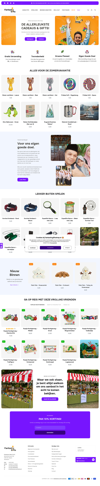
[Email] (13, 3)
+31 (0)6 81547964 (13, 465)
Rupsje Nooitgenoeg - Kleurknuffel (11, 332)
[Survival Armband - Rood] (10, 207)
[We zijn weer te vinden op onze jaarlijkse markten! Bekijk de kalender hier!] (50, 3)
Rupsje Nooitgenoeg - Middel (30, 330)
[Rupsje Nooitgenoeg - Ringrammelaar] (69, 317)
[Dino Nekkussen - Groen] (10, 111)
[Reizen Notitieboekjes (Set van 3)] (30, 111)
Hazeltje (66, 304)
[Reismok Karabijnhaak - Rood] (69, 111)
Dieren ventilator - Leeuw (10, 95)
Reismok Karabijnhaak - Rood (69, 123)
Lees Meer (23, 179)
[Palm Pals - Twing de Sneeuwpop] (85, 272)
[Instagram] (4, 3)
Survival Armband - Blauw (30, 219)
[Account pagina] (91, 10)
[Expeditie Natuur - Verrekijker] (10, 236)
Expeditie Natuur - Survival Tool (89, 219)
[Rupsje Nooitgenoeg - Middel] (30, 317)
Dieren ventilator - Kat (50, 95)
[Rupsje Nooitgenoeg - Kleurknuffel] (10, 317)
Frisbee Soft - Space (89, 95)
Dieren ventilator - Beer (30, 95)
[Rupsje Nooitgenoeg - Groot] (50, 317)
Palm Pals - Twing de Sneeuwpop (85, 286)
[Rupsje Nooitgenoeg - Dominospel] (50, 349)
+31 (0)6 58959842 (13, 467)
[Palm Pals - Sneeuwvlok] (39, 272)
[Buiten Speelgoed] (89, 236)
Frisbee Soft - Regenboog (69, 95)
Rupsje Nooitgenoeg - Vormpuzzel (30, 361)
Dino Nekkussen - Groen (11, 122)
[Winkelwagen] (95, 10)
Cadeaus (41, 39)
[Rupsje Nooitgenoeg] (89, 349)
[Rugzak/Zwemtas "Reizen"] (50, 111)
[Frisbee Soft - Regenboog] (69, 84)
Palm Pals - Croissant (62, 285)
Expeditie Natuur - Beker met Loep (70, 219)
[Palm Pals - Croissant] (62, 272)
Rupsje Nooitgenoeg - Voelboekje (89, 330)
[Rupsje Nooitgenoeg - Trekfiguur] (10, 349)
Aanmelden (50, 432)
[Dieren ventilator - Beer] (30, 84)
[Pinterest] (10, 3)
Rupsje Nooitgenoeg (37, 304)
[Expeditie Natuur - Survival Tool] (89, 207)
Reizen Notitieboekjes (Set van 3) (30, 123)
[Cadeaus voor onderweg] (89, 111)
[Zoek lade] (88, 10)
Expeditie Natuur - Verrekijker (11, 248)
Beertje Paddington (54, 304)
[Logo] (10, 10)
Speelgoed (30, 39)
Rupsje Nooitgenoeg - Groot (50, 330)
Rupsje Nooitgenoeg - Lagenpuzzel (70, 361)
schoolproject (84, 61)
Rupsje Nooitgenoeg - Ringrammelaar (70, 330)
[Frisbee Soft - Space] (89, 84)
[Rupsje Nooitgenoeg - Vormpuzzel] (30, 349)
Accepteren (50, 247)
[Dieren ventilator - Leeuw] (10, 84)
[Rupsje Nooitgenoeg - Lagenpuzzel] (69, 349)
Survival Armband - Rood (10, 218)
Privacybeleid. (53, 243)
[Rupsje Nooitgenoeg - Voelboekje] (89, 317)
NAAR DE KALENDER (50, 399)
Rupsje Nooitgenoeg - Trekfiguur (11, 361)
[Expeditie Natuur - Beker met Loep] (69, 207)
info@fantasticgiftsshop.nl (15, 469)
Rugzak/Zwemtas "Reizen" (50, 123)
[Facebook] (7, 3)
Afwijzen (67, 247)
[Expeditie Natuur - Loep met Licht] (50, 207)
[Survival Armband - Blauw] (30, 207)
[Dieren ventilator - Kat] (50, 84)
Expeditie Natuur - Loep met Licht (50, 219)
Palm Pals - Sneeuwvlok (39, 285)
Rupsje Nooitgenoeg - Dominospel (50, 361)
